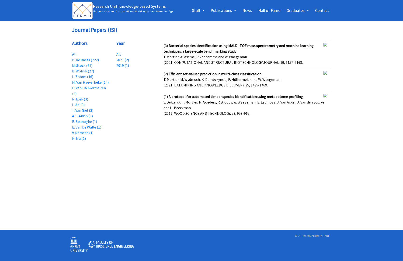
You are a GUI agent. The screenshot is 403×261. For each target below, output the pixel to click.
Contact (322, 10)
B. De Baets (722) (85, 59)
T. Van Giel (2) (82, 110)
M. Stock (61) (82, 65)
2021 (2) (122, 59)
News (247, 10)
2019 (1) (122, 65)
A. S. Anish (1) (82, 116)
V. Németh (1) (83, 132)
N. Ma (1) (79, 138)
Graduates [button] (296, 10)
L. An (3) (78, 104)
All (74, 54)
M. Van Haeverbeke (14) (90, 82)
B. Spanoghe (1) (84, 121)
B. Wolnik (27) (83, 71)
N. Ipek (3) (80, 99)
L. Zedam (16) (82, 76)
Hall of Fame (269, 10)
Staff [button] (196, 10)
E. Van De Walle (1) (86, 127)
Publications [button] (222, 10)
